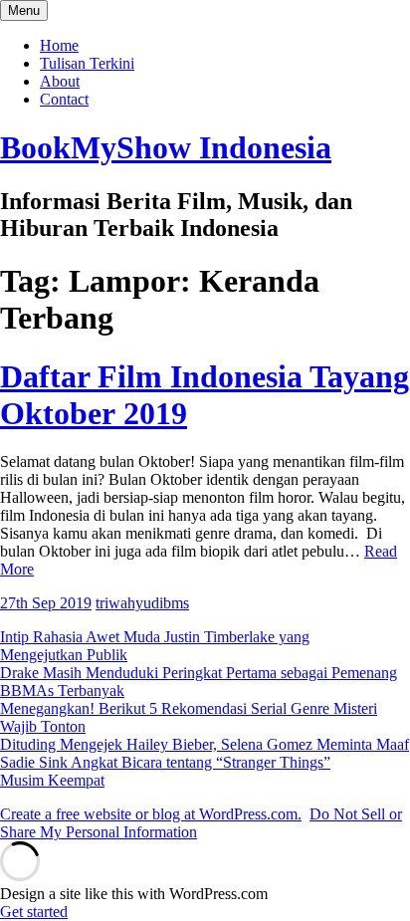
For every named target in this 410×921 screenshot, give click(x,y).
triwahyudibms (142, 602)
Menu (24, 10)
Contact (64, 99)
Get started (34, 911)
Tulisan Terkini (87, 63)
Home (59, 45)
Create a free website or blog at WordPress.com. (151, 814)
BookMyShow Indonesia (165, 147)
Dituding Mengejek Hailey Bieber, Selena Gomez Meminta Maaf (204, 744)
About (60, 81)
